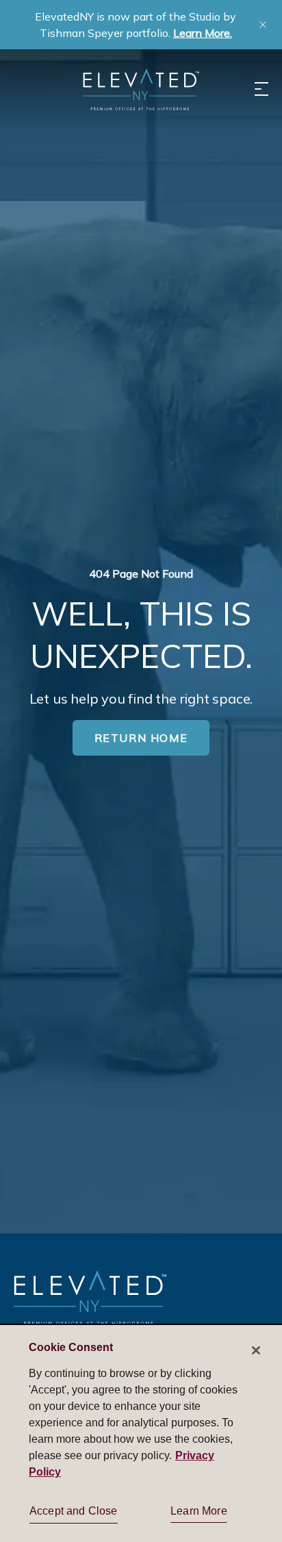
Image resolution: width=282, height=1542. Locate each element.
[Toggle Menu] (261, 89)
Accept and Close (73, 1511)
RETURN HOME (141, 738)
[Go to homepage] (90, 1297)
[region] (141, 1433)
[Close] (256, 1350)
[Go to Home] (141, 89)
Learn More (198, 1511)
